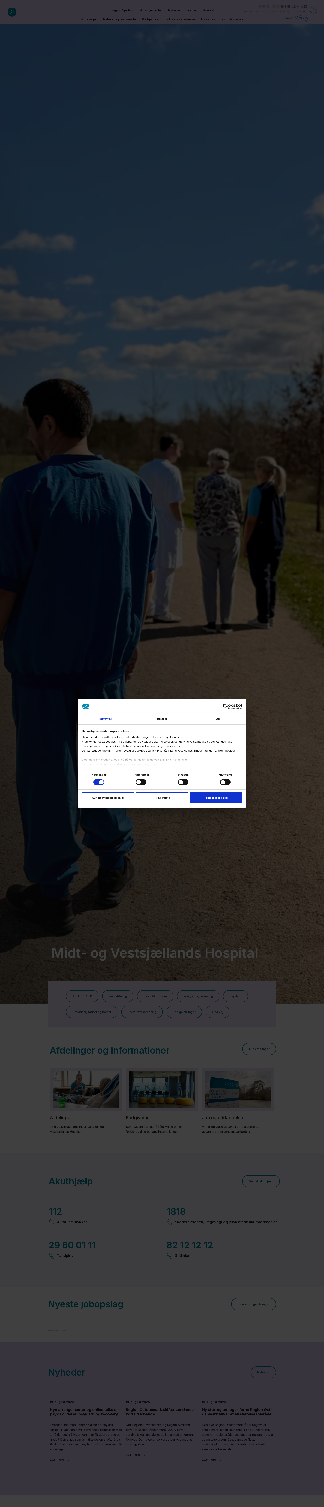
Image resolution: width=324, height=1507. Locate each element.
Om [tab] (218, 718)
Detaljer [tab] (162, 718)
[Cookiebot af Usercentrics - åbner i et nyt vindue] (225, 706)
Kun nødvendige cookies (108, 797)
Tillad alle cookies (216, 797)
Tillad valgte (162, 797)
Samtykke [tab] (105, 718)
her (154, 764)
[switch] (141, 782)
